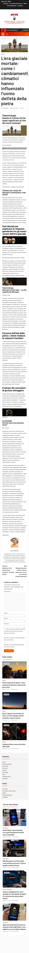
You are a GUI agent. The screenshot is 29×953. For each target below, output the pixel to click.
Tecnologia (5, 772)
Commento (7, 591)
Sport (3, 774)
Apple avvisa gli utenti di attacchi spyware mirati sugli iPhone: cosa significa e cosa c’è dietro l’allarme (14, 927)
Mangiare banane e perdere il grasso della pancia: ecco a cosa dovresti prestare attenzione (21, 571)
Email (6, 618)
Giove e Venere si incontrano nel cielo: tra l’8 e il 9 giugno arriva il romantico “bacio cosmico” (13, 715)
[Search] (26, 34)
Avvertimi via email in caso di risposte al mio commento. (14, 639)
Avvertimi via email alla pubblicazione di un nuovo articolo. (14, 646)
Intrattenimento (6, 776)
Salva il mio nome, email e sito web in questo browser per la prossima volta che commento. (14, 631)
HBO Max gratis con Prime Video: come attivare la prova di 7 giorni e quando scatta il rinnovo (14, 863)
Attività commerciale (7, 889)
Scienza (4, 680)
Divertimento (6, 858)
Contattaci (20, 5)
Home (4, 762)
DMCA (25, 3)
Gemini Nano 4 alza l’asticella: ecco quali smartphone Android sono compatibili (13, 832)
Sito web (6, 623)
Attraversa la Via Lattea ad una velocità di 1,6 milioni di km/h (8, 570)
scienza (4, 770)
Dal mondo (5, 766)
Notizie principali (6, 764)
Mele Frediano (15, 689)
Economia (5, 768)
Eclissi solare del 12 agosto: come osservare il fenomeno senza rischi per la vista (14, 685)
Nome (6, 613)
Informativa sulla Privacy (16, 3)
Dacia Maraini (6, 108)
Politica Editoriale (11, 5)
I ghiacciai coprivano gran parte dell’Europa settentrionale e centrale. (13, 181)
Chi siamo (5, 3)
